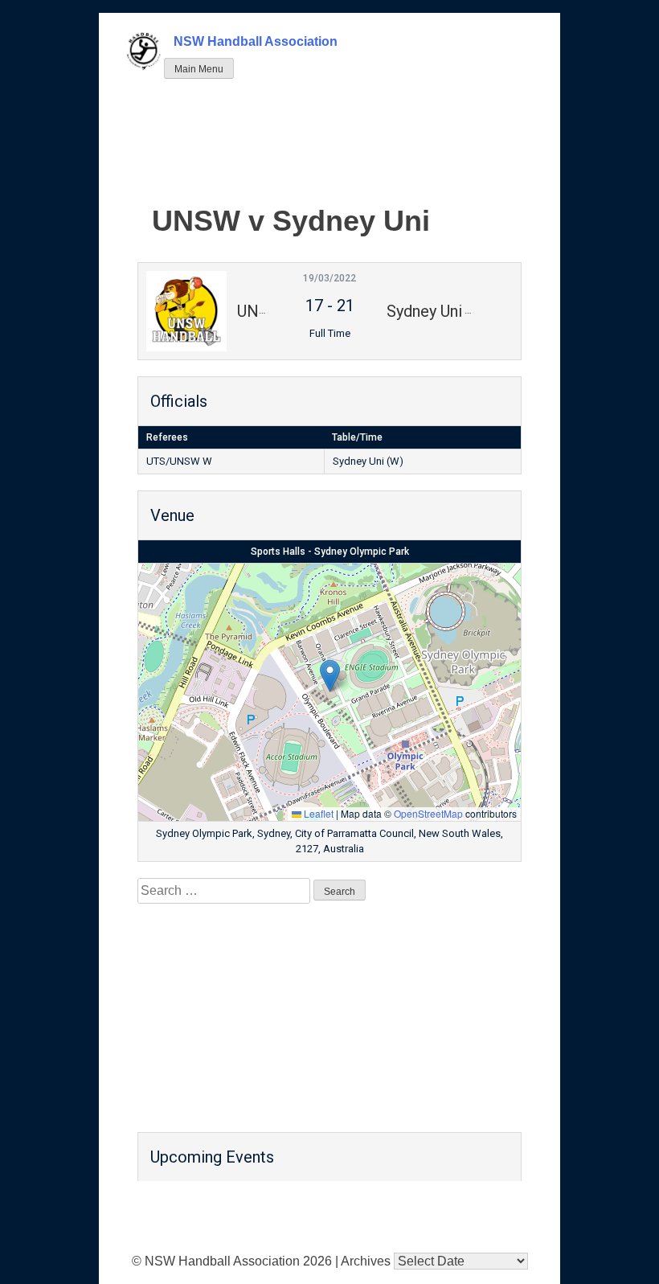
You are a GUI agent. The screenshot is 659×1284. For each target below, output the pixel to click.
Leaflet (317, 813)
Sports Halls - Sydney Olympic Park (330, 551)
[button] (330, 675)
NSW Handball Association (256, 41)
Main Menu (198, 69)
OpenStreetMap (428, 813)
